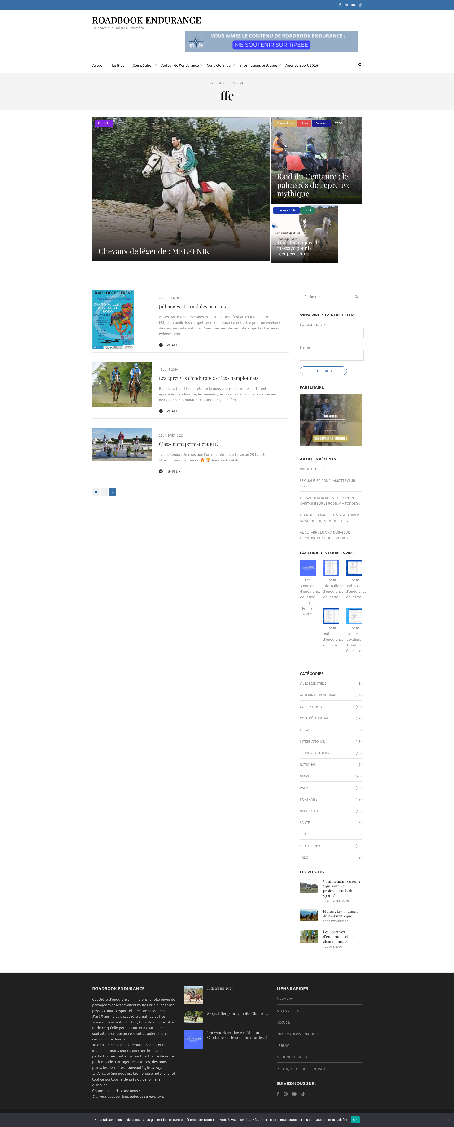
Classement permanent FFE (188, 444)
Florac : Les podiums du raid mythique (340, 913)
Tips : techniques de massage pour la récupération (298, 248)
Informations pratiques (258, 65)
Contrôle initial (219, 65)
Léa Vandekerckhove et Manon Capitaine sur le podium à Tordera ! (237, 1035)
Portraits (103, 123)
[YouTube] (294, 1093)
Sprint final (310, 845)
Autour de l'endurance (320, 695)
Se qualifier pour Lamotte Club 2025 (237, 1013)
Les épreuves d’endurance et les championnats (209, 378)
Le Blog (118, 65)
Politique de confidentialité (302, 1068)
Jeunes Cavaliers (314, 753)
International (312, 741)
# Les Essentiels (313, 683)
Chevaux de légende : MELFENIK (154, 251)
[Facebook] (340, 5)
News (304, 123)
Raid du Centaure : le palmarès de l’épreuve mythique (314, 184)
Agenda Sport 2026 (301, 65)
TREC (338, 123)
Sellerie (307, 834)
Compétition (142, 65)
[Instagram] (346, 5)
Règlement (309, 811)
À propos (285, 999)
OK (355, 1120)
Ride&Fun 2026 (312, 469)
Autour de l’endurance (180, 65)
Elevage (306, 730)
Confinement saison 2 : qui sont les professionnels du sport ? (341, 888)
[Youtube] (353, 5)
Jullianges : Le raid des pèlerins (192, 306)
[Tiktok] (360, 5)
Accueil (98, 65)
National (308, 764)
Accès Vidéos (288, 1011)
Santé (307, 210)
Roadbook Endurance (146, 20)
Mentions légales (292, 1057)
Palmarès (321, 123)
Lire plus (171, 344)
